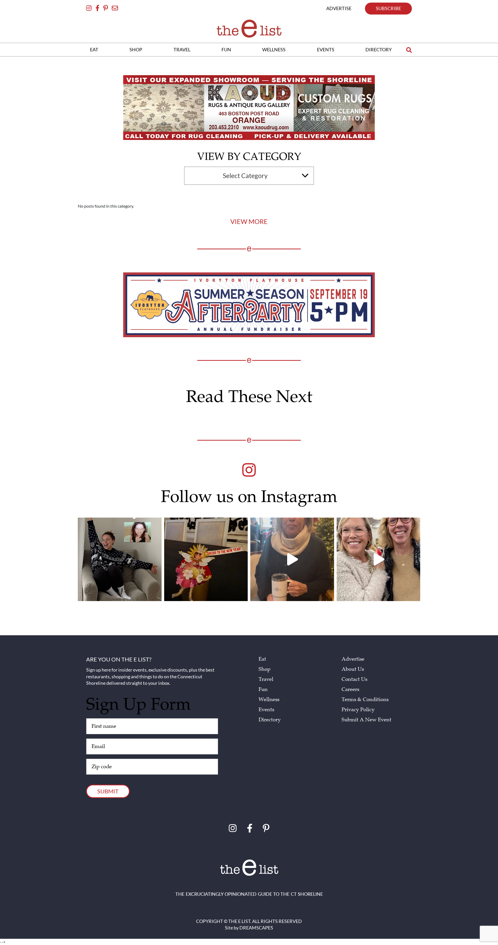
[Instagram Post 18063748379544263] (206, 559)
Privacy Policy (358, 710)
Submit (108, 791)
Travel (266, 679)
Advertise (353, 659)
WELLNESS (274, 49)
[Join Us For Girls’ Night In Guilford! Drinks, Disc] (378, 559)
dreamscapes (256, 927)
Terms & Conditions (365, 699)
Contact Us (354, 679)
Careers (350, 689)
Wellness (269, 699)
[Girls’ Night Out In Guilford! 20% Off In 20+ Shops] (292, 559)
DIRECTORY (378, 49)
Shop (265, 669)
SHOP (135, 49)
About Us (353, 669)
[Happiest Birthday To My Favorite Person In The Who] (120, 559)
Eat (262, 659)
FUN (226, 49)
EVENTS (325, 49)
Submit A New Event (366, 720)
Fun (263, 689)
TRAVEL (182, 49)
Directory (270, 720)
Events (266, 710)
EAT (94, 49)
